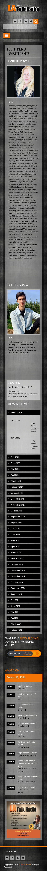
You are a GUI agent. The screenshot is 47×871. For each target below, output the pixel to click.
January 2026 (17, 493)
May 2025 (15, 540)
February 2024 (17, 630)
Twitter (15, 21)
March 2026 (16, 481)
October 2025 (17, 511)
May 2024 (15, 612)
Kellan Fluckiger (23, 718)
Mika (19, 700)
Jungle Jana (22, 755)
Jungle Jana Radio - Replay (27, 753)
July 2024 (15, 600)
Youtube (31, 21)
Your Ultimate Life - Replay (27, 716)
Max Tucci (21, 737)
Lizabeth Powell (23, 747)
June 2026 (15, 463)
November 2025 (18, 505)
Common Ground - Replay (27, 724)
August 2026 (16, 412)
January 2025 (17, 564)
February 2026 (17, 487)
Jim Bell (32, 782)
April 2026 (15, 475)
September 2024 (18, 588)
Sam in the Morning (25, 686)
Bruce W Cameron (24, 769)
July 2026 (15, 457)
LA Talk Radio (25, 864)
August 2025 (16, 523)
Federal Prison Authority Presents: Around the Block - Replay (28, 763)
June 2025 (15, 535)
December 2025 (18, 499)
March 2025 (16, 552)
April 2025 (15, 546)
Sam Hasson (22, 689)
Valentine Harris (23, 726)
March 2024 (16, 624)
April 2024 (15, 618)
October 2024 (17, 582)
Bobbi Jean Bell (23, 782)
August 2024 (16, 594)
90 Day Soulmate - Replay (27, 787)
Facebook (20, 21)
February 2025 (17, 558)
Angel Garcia (31, 755)
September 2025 (18, 517)
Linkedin (26, 21)
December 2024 (18, 570)
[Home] (23, 8)
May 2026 (15, 469)
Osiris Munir (22, 710)
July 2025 (15, 528)
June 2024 (15, 606)
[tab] (23, 412)
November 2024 (18, 576)
